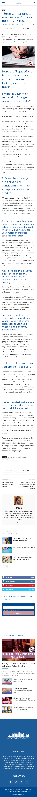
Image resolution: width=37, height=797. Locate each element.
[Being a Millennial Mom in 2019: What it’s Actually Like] (18, 650)
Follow (31, 581)
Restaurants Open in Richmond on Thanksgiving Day (22, 690)
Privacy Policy (27, 789)
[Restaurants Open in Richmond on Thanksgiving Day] (7, 691)
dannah (5, 669)
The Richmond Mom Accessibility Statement (18, 791)
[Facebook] (11, 782)
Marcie (7, 24)
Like (32, 577)
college (24, 457)
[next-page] (6, 566)
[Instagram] (16, 782)
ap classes (11, 457)
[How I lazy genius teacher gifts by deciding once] (7, 559)
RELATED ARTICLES (11, 531)
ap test (18, 457)
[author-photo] (18, 505)
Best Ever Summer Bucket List (24, 548)
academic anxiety (16, 387)
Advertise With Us (9, 789)
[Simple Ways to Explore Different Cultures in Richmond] (7, 700)
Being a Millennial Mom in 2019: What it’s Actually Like (18, 664)
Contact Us (19, 789)
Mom (4, 10)
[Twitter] (18, 522)
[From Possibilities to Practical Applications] (7, 681)
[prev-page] (3, 566)
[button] (3, 2)
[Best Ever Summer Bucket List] (7, 550)
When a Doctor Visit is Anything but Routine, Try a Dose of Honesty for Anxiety (27, 485)
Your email (6, 605)
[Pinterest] (21, 782)
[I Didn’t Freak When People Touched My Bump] (7, 709)
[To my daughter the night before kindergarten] (7, 540)
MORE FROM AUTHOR (12, 534)
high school (6, 459)
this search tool (7, 213)
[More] (28, 28)
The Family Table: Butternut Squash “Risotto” (7, 484)
